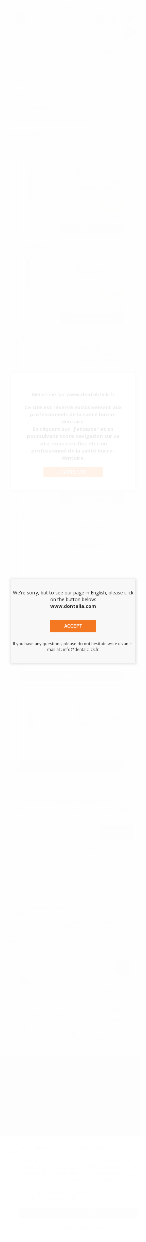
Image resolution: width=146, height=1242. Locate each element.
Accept (73, 626)
